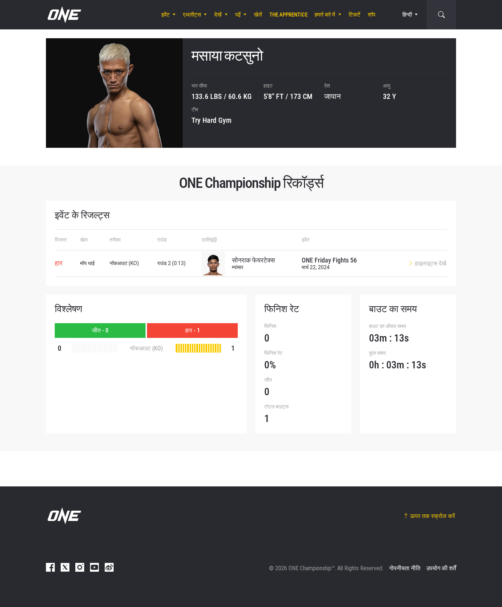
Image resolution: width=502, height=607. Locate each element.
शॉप (371, 14)
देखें (218, 14)
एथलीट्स (192, 14)
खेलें (258, 14)
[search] (441, 14)
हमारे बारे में (325, 14)
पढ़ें (238, 14)
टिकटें (355, 14)
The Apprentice (288, 14)
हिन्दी (407, 14)
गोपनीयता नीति (404, 568)
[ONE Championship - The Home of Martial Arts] (63, 15)
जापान (332, 96)
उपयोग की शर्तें (441, 568)
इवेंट (165, 14)
